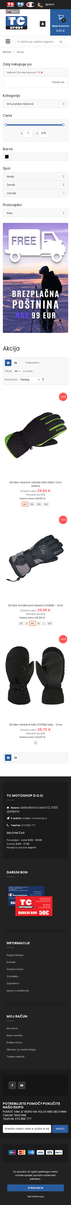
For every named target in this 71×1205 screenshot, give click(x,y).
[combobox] (40, 42)
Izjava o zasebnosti (18, 990)
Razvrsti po (11, 379)
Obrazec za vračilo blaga (21, 1049)
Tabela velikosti (15, 1056)
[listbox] (35, 504)
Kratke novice (14, 1042)
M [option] (39, 623)
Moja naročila (15, 1035)
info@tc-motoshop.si (34, 818)
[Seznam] (15, 363)
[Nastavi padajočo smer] (43, 379)
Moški (37, 176)
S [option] (26, 623)
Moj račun (12, 1028)
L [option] (43, 623)
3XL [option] (39, 504)
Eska (37, 213)
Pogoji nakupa (15, 955)
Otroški (37, 193)
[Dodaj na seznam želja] (35, 472)
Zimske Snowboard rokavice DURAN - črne (35, 605)
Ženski (37, 185)
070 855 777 (28, 825)
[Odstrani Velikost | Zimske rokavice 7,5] (42, 72)
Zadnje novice (15, 969)
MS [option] (25, 504)
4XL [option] (46, 504)
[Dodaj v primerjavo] (45, 472)
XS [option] (21, 623)
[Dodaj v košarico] (26, 472)
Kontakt (11, 962)
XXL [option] (32, 504)
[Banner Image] (35, 278)
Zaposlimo (13, 983)
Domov (7, 52)
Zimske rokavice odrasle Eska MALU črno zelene (35, 484)
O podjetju (12, 976)
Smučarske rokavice (37, 104)
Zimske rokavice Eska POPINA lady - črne (35, 724)
